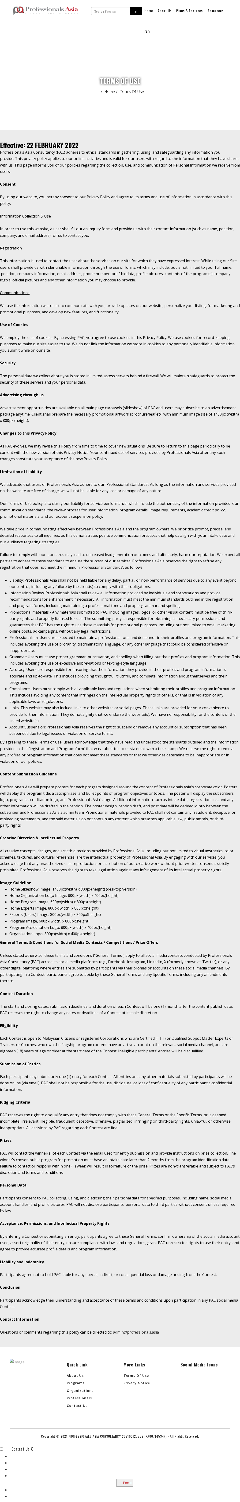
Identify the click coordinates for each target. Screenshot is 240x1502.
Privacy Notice (137, 1383)
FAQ (147, 31)
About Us (165, 10)
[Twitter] (223, 1378)
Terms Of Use (136, 1375)
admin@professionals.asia (136, 1332)
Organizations (80, 1390)
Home (148, 10)
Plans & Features (189, 10)
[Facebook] (199, 1378)
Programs (76, 1383)
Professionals (79, 1398)
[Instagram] (211, 1378)
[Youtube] (186, 1390)
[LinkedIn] (186, 1378)
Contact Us (77, 1405)
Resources (215, 10)
